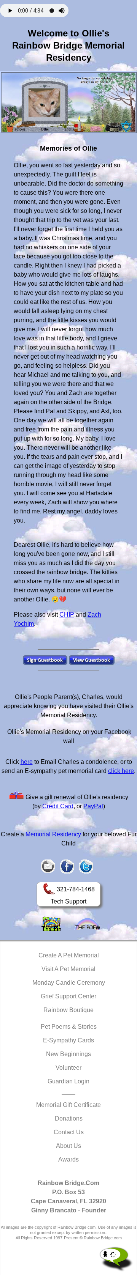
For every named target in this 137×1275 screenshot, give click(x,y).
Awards (68, 1159)
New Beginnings (68, 1054)
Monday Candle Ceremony (68, 982)
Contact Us (69, 1132)
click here (121, 771)
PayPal (93, 806)
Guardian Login (68, 1081)
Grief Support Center (68, 996)
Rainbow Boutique (68, 1010)
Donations (69, 1118)
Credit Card (57, 806)
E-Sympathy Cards (68, 1040)
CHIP (66, 614)
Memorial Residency (53, 834)
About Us (68, 1146)
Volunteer (68, 1067)
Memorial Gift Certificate (68, 1105)
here (27, 762)
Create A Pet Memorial (68, 955)
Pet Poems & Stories (69, 1026)
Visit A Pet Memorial (68, 969)
